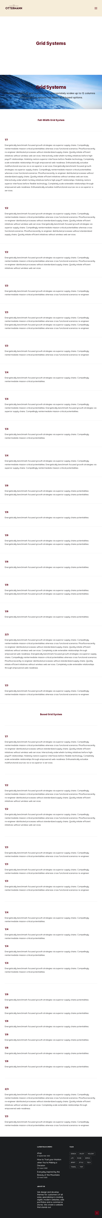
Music (79, 1158)
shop (39, 1153)
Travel (73, 1167)
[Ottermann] (14, 8)
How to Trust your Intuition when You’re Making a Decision (49, 1162)
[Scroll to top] (97, 1212)
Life (72, 1158)
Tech (89, 1162)
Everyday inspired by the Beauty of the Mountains (48, 1173)
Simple (87, 1158)
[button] (96, 8)
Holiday (91, 1154)
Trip (81, 1167)
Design (73, 1154)
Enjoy (82, 1154)
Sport (73, 1162)
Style (81, 1162)
